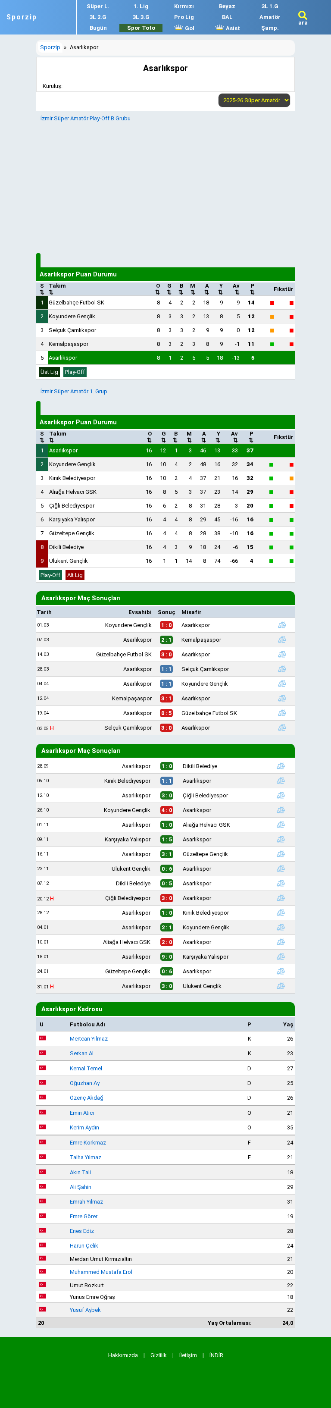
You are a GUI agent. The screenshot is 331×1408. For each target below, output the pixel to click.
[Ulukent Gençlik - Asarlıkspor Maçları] (280, 868)
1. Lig (141, 6)
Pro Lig (184, 17)
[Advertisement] (165, 186)
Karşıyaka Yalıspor (72, 519)
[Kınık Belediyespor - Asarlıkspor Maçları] (280, 780)
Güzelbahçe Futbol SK (76, 302)
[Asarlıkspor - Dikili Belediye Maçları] (280, 765)
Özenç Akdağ (86, 1097)
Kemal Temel (86, 1068)
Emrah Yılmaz (86, 1201)
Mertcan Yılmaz (89, 1038)
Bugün (98, 28)
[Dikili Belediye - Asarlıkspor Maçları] (280, 883)
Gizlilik (158, 1355)
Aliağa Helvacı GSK (73, 492)
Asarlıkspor (63, 357)
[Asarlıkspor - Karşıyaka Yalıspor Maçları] (280, 956)
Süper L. (98, 6)
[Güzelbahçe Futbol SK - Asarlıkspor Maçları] (282, 654)
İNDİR (216, 1355)
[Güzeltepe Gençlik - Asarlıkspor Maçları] (280, 971)
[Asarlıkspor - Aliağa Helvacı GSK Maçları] (280, 824)
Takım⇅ (57, 288)
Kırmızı (184, 6)
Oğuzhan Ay (85, 1083)
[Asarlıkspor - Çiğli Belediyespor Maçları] (280, 795)
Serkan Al (82, 1053)
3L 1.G (270, 6)
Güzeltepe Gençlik (71, 533)
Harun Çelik (84, 1245)
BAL (227, 17)
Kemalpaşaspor (68, 344)
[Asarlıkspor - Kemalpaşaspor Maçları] (282, 639)
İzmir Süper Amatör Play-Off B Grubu (86, 118)
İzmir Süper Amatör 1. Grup (74, 391)
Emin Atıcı (82, 1113)
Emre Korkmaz (88, 1142)
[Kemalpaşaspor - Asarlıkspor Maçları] (282, 698)
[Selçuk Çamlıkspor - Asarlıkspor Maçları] (282, 727)
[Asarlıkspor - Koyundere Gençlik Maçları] (282, 683)
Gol (189, 28)
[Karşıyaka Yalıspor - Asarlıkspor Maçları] (280, 839)
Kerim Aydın (84, 1127)
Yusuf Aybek (85, 1310)
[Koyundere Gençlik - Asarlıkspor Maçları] (282, 624)
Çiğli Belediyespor (71, 505)
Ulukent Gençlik (68, 561)
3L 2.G (98, 17)
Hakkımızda (123, 1355)
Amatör (270, 17)
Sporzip (21, 17)
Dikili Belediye (66, 547)
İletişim (188, 1355)
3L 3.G (141, 17)
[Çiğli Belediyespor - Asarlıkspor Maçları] (280, 897)
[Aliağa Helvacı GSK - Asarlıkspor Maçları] (280, 941)
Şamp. (270, 28)
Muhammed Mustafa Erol (101, 1272)
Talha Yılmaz (85, 1157)
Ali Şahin (80, 1187)
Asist (232, 28)
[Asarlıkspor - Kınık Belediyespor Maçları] (280, 912)
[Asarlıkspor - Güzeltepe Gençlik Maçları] (280, 853)
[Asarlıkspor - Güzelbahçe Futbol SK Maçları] (282, 712)
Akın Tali (80, 1172)
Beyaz (227, 6)
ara (303, 22)
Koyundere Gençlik (72, 316)
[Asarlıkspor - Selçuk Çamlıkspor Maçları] (282, 668)
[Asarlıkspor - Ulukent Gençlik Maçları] (280, 985)
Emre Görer (83, 1216)
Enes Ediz (82, 1231)
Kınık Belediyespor (72, 478)
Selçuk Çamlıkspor (72, 330)
